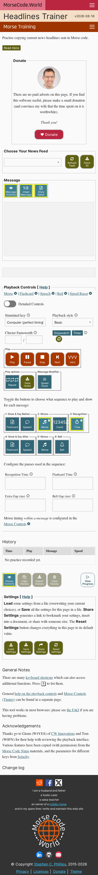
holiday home (58, 804)
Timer (77, 333)
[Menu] (92, 5)
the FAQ (73, 709)
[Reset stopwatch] (59, 339)
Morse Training (19, 26)
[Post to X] (58, 782)
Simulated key (15, 315)
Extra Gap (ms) (15, 496)
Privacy (22, 871)
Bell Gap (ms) (61, 496)
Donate (59, 871)
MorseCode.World (22, 5)
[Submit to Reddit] (39, 782)
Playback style (62, 315)
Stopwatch (61, 333)
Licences (41, 871)
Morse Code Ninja (15, 750)
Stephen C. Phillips (50, 864)
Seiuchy (23, 756)
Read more (11, 48)
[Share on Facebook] (49, 782)
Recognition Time (16, 474)
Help (43, 287)
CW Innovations (63, 733)
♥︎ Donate (49, 134)
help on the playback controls (36, 693)
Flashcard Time (62, 474)
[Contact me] (58, 854)
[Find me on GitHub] (49, 854)
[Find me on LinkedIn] (39, 854)
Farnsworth (25, 332)
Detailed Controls (31, 303)
